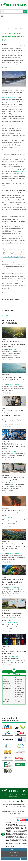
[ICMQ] (20, 733)
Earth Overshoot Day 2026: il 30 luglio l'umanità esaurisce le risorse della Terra (13, 582)
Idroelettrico (19, 679)
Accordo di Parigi (20, 171)
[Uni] (20, 739)
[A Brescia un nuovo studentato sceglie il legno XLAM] (14, 468)
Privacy (19, 813)
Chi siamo (5, 794)
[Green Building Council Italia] (7, 770)
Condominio (7, 691)
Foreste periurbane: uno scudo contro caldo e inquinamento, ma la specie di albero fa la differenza (13, 547)
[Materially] (7, 739)
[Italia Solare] (7, 758)
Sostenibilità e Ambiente (9, 316)
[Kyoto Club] (7, 745)
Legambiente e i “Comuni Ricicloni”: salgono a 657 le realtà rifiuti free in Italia (14, 651)
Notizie (8, 28)
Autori (11, 794)
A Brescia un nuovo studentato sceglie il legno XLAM (13, 478)
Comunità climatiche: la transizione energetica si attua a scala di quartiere (13, 344)
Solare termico (20, 694)
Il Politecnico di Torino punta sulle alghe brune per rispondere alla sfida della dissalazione (13, 413)
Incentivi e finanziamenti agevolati (19, 685)
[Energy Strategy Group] (7, 733)
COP (5, 696)
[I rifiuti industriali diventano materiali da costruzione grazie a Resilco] (14, 434)
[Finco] (7, 764)
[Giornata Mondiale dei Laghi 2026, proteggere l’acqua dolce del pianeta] (14, 368)
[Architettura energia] (7, 752)
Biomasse (6, 681)
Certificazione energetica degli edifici (7, 685)
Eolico (18, 677)
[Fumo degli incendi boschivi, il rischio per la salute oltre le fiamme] (14, 501)
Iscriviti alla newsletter (14, 796)
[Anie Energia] (20, 745)
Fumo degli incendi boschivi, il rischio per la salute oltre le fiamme (12, 512)
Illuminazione (19, 681)
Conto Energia (7, 693)
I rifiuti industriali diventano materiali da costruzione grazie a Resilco (13, 446)
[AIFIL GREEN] (20, 764)
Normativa (19, 690)
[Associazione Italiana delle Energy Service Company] (20, 752)
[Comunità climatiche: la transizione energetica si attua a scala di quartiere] (14, 332)
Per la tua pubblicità (20, 794)
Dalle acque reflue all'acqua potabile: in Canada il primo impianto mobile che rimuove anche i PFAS (12, 616)
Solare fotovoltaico (20, 692)
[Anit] (20, 727)
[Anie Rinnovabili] (7, 727)
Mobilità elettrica (20, 688)
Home (3, 28)
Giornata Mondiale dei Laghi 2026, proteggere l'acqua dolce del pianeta (13, 379)
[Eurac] (20, 758)
